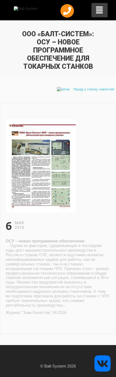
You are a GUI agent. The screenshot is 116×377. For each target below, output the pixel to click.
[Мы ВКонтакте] (102, 363)
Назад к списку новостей (93, 89)
